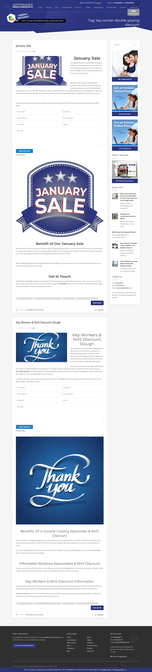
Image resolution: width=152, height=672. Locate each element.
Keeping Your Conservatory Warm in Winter (128, 216)
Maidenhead (49, 637)
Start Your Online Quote (24, 645)
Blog (68, 651)
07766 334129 (129, 3)
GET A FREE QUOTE (125, 79)
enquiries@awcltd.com (123, 288)
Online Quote (71, 643)
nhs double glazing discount (87, 298)
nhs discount (69, 298)
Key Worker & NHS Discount (34, 310)
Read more (97, 303)
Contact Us (133, 7)
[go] (135, 44)
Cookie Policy (106, 670)
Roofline (88, 7)
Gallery (89, 640)
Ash (34, 51)
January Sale (23, 46)
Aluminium (78, 7)
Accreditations (71, 640)
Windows (49, 7)
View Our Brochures (126, 181)
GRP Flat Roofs (111, 7)
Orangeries (71, 648)
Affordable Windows (23, 371)
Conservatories (66, 7)
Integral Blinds (98, 7)
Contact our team (21, 593)
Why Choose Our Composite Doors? (124, 232)
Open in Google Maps (119, 656)
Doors (57, 7)
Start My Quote (125, 114)
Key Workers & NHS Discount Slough (38, 322)
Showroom (123, 7)
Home (69, 637)
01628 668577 (118, 3)
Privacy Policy (20, 155)
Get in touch (97, 550)
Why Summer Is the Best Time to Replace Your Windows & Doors (128, 245)
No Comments (99, 310)
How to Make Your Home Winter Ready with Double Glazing (129, 263)
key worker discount (25, 298)
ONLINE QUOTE (133, 12)
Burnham (57, 637)
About (40, 7)
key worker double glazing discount (48, 298)
